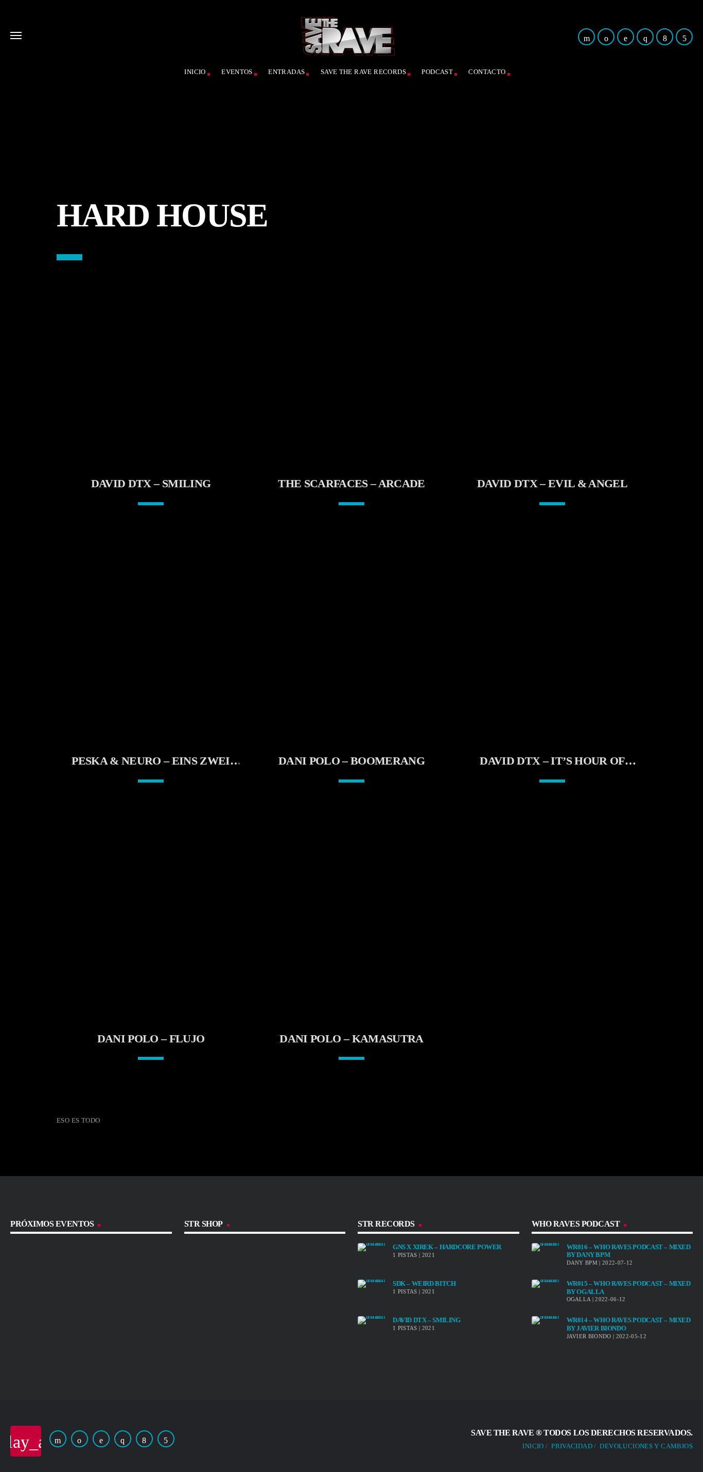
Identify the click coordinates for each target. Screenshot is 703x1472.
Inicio (532, 1446)
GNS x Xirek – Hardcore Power (447, 1247)
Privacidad (571, 1446)
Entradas (286, 72)
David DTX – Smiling (427, 1320)
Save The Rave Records (363, 72)
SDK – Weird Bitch (424, 1283)
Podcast (437, 72)
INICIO (194, 72)
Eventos (237, 72)
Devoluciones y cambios (646, 1446)
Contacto (486, 72)
